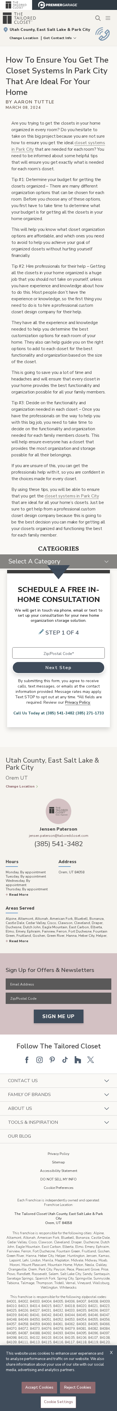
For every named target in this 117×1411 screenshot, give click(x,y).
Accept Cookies (39, 1387)
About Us (20, 1108)
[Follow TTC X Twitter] (90, 1060)
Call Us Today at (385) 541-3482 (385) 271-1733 (58, 713)
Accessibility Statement (58, 1171)
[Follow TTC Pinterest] (52, 1060)
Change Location (23, 38)
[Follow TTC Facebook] (26, 1060)
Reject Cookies (77, 1387)
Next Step (58, 668)
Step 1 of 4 (62, 633)
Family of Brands (29, 1094)
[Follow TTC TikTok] (65, 1060)
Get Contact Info (57, 38)
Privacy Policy (58, 1154)
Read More (18, 894)
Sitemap (58, 1162)
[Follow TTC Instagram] (39, 1060)
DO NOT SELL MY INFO (58, 1179)
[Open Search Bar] (98, 18)
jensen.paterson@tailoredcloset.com (58, 835)
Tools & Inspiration (33, 1122)
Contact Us (23, 1081)
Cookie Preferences (59, 1188)
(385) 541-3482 (58, 843)
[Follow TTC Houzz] (77, 1060)
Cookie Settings (58, 1401)
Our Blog (19, 1136)
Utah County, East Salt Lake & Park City (50, 29)
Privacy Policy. (78, 702)
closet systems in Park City (72, 496)
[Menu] (108, 18)
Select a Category (34, 561)
